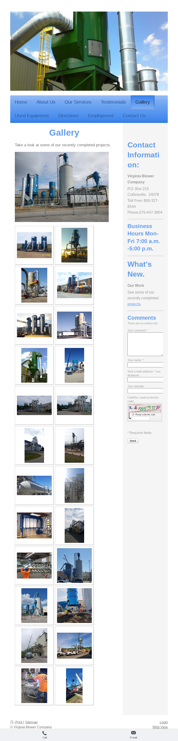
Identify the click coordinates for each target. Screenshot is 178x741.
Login (164, 722)
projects (133, 304)
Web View (160, 727)
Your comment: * (137, 330)
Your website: (135, 386)
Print (18, 722)
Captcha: (143, 399)
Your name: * (135, 360)
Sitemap (31, 722)
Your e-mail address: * (143, 373)
